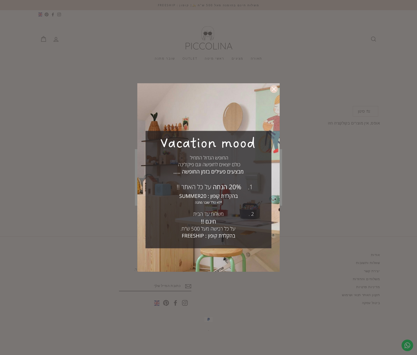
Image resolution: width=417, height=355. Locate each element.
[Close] (274, 89)
